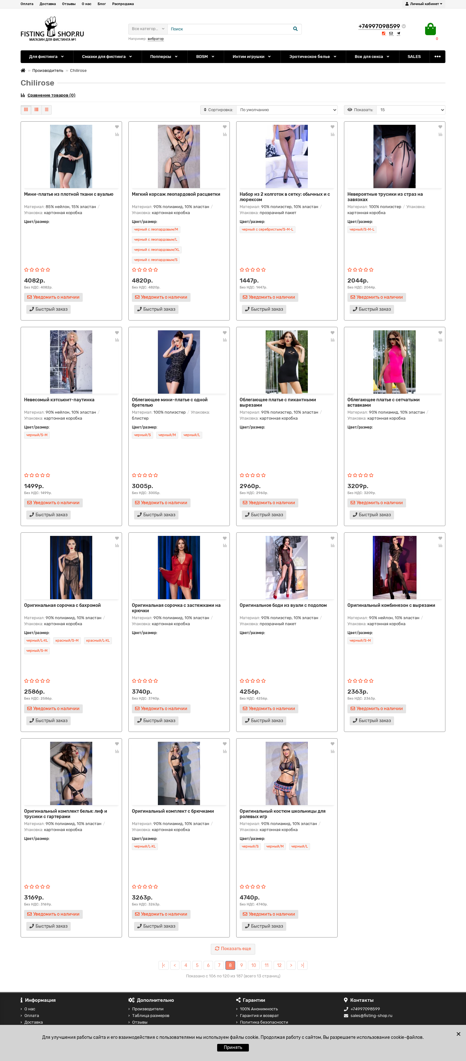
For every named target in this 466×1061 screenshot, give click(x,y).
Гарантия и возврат (259, 1015)
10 (253, 965)
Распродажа (123, 4)
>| (302, 965)
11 (267, 965)
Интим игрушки (249, 56)
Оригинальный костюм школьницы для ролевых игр (283, 814)
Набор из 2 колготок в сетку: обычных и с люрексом (285, 197)
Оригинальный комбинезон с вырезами (391, 605)
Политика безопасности (264, 1022)
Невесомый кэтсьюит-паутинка (59, 400)
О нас (86, 4)
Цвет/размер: (36, 221)
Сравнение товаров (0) (51, 95)
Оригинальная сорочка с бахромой (62, 605)
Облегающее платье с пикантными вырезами (278, 402)
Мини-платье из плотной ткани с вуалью (68, 194)
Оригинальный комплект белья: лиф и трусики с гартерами (65, 814)
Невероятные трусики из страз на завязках (385, 197)
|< (163, 965)
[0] (430, 29)
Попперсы (161, 56)
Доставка (48, 4)
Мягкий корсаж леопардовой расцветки (176, 194)
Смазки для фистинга (104, 56)
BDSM (202, 56)
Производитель (47, 70)
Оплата (27, 4)
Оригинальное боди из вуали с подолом (283, 605)
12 (279, 965)
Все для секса (369, 56)
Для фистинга (43, 56)
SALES (414, 56)
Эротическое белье (310, 56)
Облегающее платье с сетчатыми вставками (383, 402)
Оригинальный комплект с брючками (173, 811)
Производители (148, 1009)
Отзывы (68, 4)
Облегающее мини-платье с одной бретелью (170, 402)
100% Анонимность (259, 1009)
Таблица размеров (150, 1015)
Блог (102, 4)
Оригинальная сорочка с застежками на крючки (176, 608)
